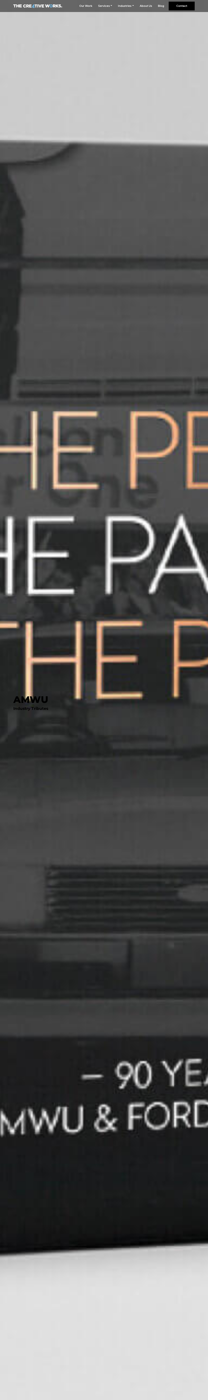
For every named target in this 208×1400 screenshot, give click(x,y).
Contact (181, 5)
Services (104, 5)
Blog (161, 5)
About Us (146, 5)
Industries (124, 5)
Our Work (85, 5)
